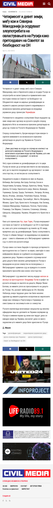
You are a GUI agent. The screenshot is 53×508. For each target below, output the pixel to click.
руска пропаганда (35, 337)
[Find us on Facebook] (3, 500)
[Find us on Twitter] (6, 500)
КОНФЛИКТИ (12, 12)
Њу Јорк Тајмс (26, 221)
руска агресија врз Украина (14, 337)
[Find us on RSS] (9, 500)
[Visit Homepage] (18, 3)
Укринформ (30, 112)
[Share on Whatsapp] (42, 82)
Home (4, 12)
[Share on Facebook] (10, 82)
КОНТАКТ (24, 486)
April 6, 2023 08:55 (9, 51)
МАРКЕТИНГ (26, 489)
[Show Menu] (44, 4)
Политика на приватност (11, 489)
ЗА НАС (5, 486)
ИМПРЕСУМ (14, 486)
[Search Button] (49, 4)
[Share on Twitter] (27, 82)
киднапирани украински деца (35, 333)
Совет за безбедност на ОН (14, 341)
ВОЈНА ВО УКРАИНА (25, 12)
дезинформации (14, 333)
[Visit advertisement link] (26, 369)
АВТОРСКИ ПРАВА (36, 486)
